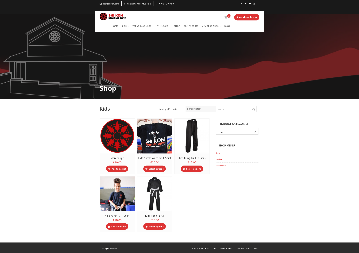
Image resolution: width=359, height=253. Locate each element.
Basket (219, 159)
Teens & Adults (141, 26)
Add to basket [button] (119, 168)
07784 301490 (166, 3)
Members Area (210, 26)
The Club (162, 26)
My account (221, 165)
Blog (227, 26)
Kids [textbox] (236, 132)
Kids (124, 26)
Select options (156, 168)
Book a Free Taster (246, 17)
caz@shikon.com (111, 3)
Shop (177, 26)
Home (114, 26)
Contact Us (191, 26)
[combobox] (237, 131)
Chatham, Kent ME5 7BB (139, 3)
